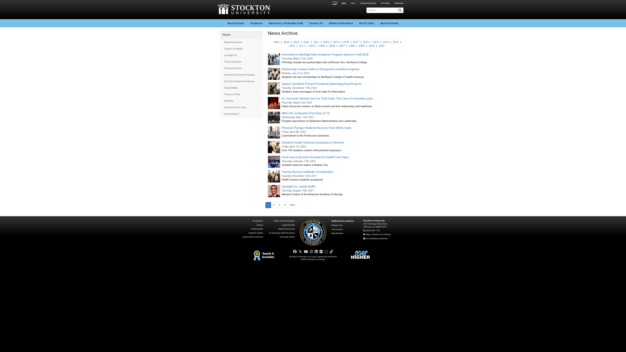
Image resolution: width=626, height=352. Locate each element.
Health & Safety (255, 233)
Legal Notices (288, 225)
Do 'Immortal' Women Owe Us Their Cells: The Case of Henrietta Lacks (327, 98)
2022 (306, 42)
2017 (356, 42)
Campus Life (316, 23)
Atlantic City (337, 225)
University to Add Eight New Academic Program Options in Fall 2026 (325, 54)
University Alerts (287, 237)
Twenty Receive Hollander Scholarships (307, 172)
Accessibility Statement (377, 238)
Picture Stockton (232, 61)
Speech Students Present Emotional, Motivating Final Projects (322, 84)
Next (292, 204)
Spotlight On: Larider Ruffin (299, 186)
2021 (316, 42)
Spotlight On (230, 55)
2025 (276, 42)
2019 (336, 42)
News (226, 34)
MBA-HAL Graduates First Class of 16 (306, 113)
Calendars (398, 3)
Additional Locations (342, 221)
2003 (382, 45)
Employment (257, 229)
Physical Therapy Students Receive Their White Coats (316, 128)
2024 (286, 42)
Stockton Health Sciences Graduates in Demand (313, 142)
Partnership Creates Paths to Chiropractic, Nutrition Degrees (320, 69)
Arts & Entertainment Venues (239, 81)
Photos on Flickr (232, 94)
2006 (352, 45)
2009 (322, 45)
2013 (396, 42)
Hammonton (337, 229)
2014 (386, 42)
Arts (366, 23)
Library (260, 225)
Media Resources (233, 42)
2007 (342, 45)
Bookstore (258, 221)
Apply (344, 3)
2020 (326, 42)
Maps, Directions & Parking (378, 234)
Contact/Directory (368, 3)
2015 (376, 42)
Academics (257, 23)
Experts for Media (233, 48)
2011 (302, 45)
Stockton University (244, 10)
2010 (312, 45)
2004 (372, 45)
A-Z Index (385, 3)
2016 (366, 42)
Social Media (230, 88)
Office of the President (284, 221)
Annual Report (231, 114)
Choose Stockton (233, 68)
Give (353, 3)
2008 (332, 45)
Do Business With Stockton (282, 233)
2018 (346, 42)
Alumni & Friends (389, 23)
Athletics (341, 23)
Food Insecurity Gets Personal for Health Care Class (315, 157)
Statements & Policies (252, 237)
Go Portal (334, 2)
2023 (296, 42)
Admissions (286, 23)
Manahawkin (337, 233)
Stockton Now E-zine (235, 107)
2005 (362, 45)
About (235, 23)
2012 (292, 45)
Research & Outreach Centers (239, 74)
